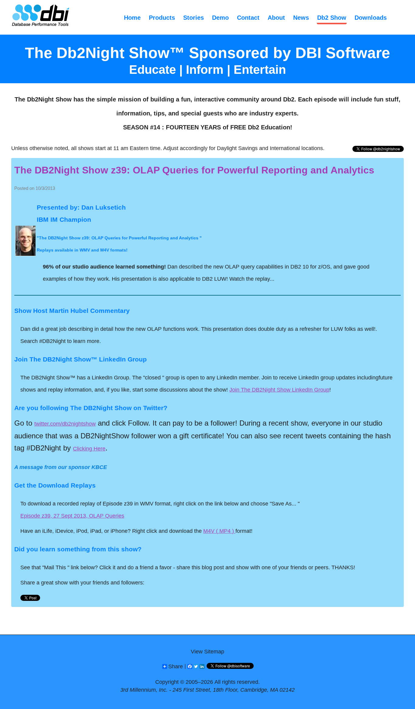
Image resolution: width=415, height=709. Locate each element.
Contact (248, 17)
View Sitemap (207, 652)
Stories (193, 17)
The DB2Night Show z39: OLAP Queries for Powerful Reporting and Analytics (194, 170)
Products (162, 17)
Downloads (371, 17)
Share (175, 666)
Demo (220, 17)
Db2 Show (331, 17)
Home (132, 17)
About (276, 17)
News (301, 17)
